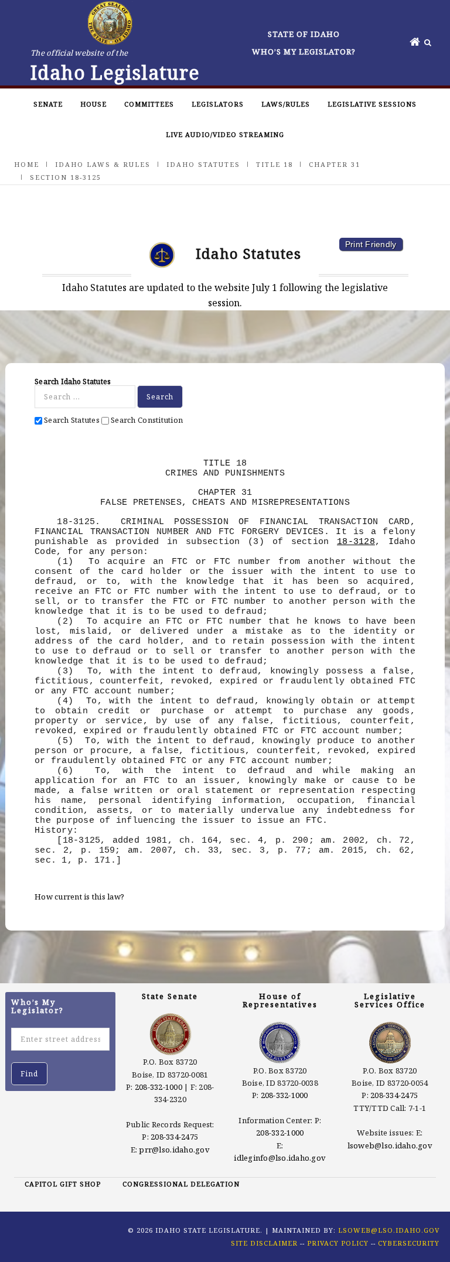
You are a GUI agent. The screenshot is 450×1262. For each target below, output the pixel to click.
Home (26, 164)
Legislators (218, 104)
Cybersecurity (408, 1243)
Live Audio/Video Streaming (225, 134)
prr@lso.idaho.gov (174, 1149)
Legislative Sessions (372, 104)
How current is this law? (79, 896)
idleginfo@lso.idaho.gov (280, 1157)
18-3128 (356, 541)
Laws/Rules (285, 104)
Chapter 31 (334, 164)
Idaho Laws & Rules (103, 164)
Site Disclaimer (264, 1243)
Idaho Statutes (203, 164)
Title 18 (274, 164)
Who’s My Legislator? (304, 51)
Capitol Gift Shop (63, 1183)
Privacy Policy (338, 1243)
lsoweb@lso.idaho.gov (389, 1145)
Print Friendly (371, 244)
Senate (48, 104)
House (93, 104)
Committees (149, 104)
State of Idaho (304, 34)
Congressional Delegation (181, 1183)
